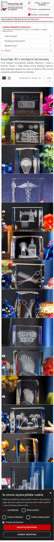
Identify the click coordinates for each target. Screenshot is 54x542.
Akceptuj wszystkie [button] (27, 527)
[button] (27, 522)
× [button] (50, 493)
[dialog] (27, 515)
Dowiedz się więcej (38, 505)
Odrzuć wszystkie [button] (27, 534)
